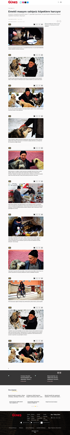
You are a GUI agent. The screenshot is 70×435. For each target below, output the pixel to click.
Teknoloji (32, 418)
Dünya (32, 416)
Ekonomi (32, 414)
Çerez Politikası (30, 427)
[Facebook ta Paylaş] (39, 24)
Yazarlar (44, 414)
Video (44, 418)
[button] (58, 21)
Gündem (28, 414)
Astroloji (38, 416)
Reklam (21, 427)
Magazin (28, 418)
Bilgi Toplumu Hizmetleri (54, 427)
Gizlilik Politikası (41, 427)
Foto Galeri (10, 8)
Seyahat (38, 414)
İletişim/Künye (12, 427)
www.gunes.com (35, 430)
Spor (28, 416)
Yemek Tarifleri (39, 418)
